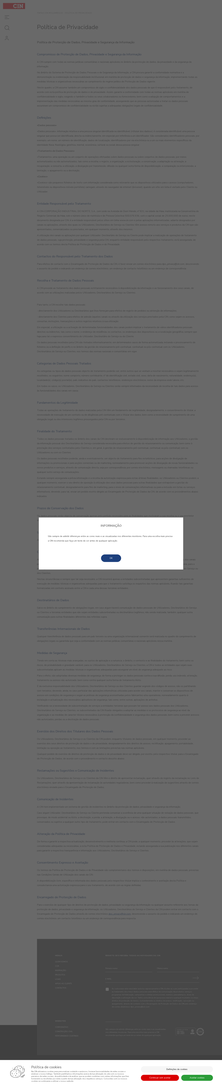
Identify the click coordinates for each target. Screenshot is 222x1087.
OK (111, 558)
